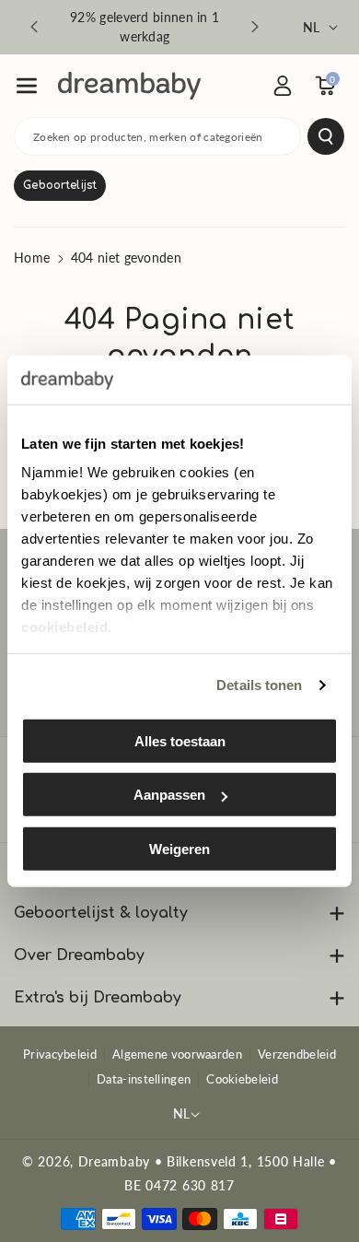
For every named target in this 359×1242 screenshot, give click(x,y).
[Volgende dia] (255, 26)
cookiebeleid (64, 627)
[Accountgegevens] (282, 85)
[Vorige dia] (34, 26)
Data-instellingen (144, 1079)
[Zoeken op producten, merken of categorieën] (325, 136)
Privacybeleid (60, 1054)
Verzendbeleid (297, 1054)
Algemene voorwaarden (177, 1054)
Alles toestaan (180, 740)
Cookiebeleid (242, 1079)
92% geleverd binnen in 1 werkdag (144, 26)
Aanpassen (169, 795)
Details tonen (259, 685)
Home (32, 257)
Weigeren (179, 848)
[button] (26, 85)
